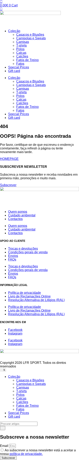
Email (4, 445)
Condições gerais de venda (28, 252)
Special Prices (18, 67)
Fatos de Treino (27, 60)
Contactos (15, 219)
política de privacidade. (26, 454)
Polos (20, 49)
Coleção (14, 31)
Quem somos (17, 211)
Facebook (15, 330)
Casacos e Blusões (30, 34)
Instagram (15, 333)
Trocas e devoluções (23, 248)
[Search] (2, 428)
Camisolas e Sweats (31, 38)
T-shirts (21, 45)
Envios (13, 256)
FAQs (12, 259)
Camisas (22, 42)
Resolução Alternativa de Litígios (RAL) (36, 300)
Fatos (20, 63)
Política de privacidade (24, 292)
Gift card (14, 71)
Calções (22, 56)
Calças (21, 52)
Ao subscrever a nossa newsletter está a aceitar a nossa (38, 452)
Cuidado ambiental (21, 215)
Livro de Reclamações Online (29, 296)
